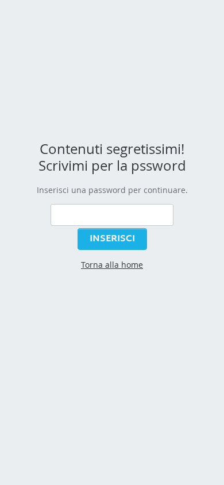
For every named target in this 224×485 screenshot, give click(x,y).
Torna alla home (112, 264)
